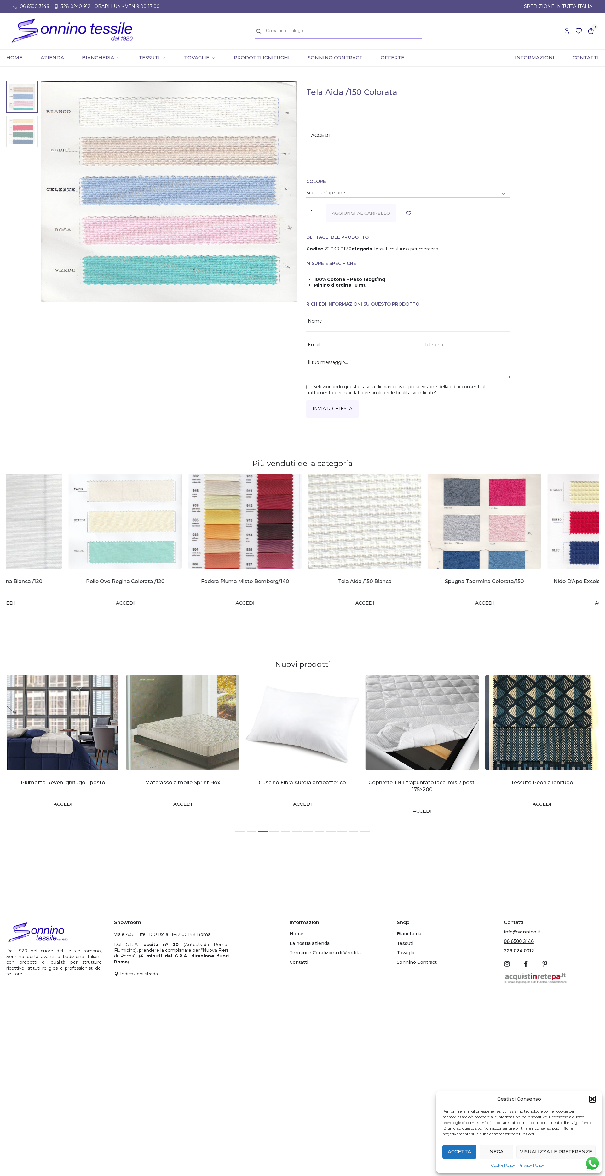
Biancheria (409, 934)
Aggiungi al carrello (361, 213)
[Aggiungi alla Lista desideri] (410, 213)
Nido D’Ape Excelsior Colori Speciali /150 (542, 581)
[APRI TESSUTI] (163, 58)
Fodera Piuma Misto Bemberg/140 (183, 581)
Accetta (459, 1152)
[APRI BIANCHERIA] (118, 58)
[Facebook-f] (526, 964)
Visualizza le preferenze (556, 1152)
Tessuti (405, 943)
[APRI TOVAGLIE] (213, 58)
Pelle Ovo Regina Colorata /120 (63, 581)
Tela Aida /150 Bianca (302, 581)
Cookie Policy (503, 1165)
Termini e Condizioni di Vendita (325, 953)
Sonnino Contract (417, 962)
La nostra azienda (310, 943)
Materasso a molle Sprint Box (63, 783)
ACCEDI (320, 135)
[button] (592, 1099)
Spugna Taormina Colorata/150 (422, 581)
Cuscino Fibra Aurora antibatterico (182, 783)
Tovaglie (406, 953)
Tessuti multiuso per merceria (405, 249)
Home (296, 934)
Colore (316, 181)
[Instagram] (507, 964)
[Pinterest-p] (545, 964)
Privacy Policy (531, 1165)
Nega (496, 1152)
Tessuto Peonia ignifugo (422, 783)
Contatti (299, 962)
